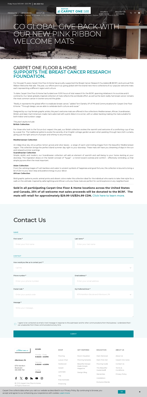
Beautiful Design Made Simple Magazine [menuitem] (83, 366)
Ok (122, 392)
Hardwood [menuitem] (62, 364)
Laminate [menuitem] (62, 372)
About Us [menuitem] (119, 356)
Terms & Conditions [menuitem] (120, 369)
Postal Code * (18, 289)
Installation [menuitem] (101, 378)
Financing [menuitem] (62, 384)
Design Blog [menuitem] (82, 372)
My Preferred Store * (82, 289)
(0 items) (139, 13)
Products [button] (12, 13)
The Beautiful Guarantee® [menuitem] (102, 369)
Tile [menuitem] (59, 376)
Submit (73, 334)
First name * (18, 238)
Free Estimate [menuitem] (63, 380)
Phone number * (19, 275)
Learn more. (65, 393)
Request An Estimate (120, 13)
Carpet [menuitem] (60, 368)
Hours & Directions (104, 13)
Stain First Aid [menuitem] (102, 360)
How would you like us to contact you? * (28, 262)
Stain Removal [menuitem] (102, 356)
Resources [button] (27, 13)
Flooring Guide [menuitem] (102, 364)
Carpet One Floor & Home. (31, 383)
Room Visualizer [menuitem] (83, 356)
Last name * (79, 238)
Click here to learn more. (109, 195)
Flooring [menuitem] (61, 356)
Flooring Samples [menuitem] (84, 360)
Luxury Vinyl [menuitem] (63, 360)
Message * (17, 302)
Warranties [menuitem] (101, 374)
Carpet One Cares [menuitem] (123, 360)
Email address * (80, 275)
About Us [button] (40, 13)
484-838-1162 (39, 4)
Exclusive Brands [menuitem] (103, 382)
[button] (131, 13)
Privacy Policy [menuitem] (121, 374)
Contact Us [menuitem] (120, 364)
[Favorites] (135, 13)
